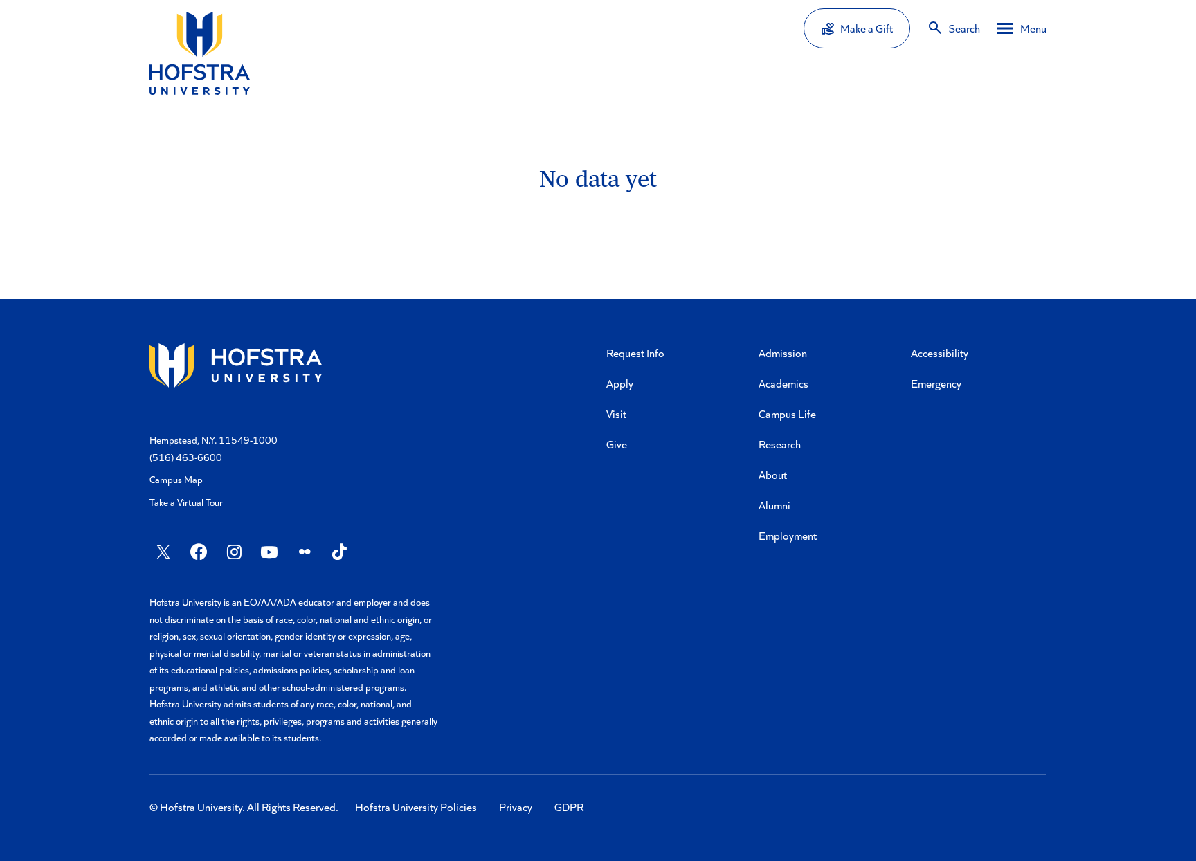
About (773, 474)
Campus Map (176, 479)
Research (780, 444)
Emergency (936, 383)
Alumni (774, 505)
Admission (783, 352)
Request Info (635, 352)
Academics (783, 383)
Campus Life (787, 413)
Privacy (515, 806)
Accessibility (939, 352)
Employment (788, 535)
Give (616, 444)
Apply (619, 383)
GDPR (568, 806)
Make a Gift (866, 28)
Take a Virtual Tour (186, 502)
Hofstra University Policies (416, 806)
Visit (616, 413)
